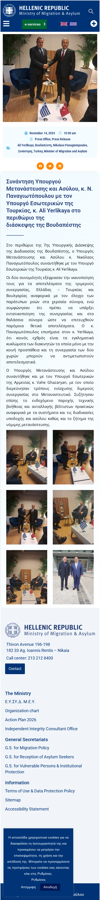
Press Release (61, 139)
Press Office (42, 139)
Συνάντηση (25, 151)
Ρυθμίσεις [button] (38, 879)
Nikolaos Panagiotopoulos (70, 145)
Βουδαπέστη (43, 145)
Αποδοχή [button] (50, 887)
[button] (91, 11)
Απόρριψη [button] (28, 887)
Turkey (38, 151)
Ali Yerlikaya (25, 145)
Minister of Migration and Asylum (65, 151)
